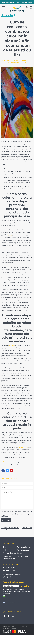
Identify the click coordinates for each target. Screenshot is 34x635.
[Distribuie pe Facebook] (3, 470)
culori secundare (22, 463)
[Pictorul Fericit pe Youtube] (12, 617)
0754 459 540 (8, 577)
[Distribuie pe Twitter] (7, 470)
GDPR (11, 594)
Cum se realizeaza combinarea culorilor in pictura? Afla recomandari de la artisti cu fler (17, 38)
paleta (10, 235)
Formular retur (23, 556)
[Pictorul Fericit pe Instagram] (8, 617)
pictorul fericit (7, 465)
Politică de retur (23, 550)
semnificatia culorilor (20, 465)
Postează (6, 520)
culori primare (10, 463)
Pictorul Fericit (25, 627)
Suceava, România (9, 570)
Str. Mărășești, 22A (9, 568)
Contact (20, 553)
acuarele (12, 345)
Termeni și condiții (9, 553)
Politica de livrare (23, 547)
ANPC (5, 550)
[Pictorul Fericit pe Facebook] (4, 617)
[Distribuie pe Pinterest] (11, 470)
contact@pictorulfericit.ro (12, 575)
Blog (4, 547)
